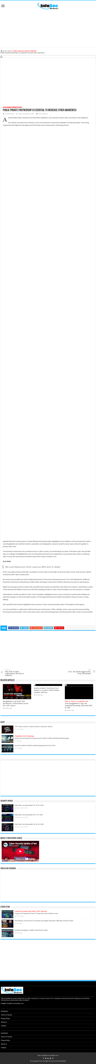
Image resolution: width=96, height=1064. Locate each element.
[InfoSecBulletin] (48, 6)
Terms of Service (6, 1015)
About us (4, 1022)
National (45, 114)
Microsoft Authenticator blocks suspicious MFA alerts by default (32, 566)
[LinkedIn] (48, 1058)
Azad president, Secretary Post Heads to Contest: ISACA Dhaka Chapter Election (46, 690)
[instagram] (53, 1058)
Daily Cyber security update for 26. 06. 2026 (29, 824)
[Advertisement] (48, 28)
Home (4, 51)
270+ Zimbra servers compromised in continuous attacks (33, 726)
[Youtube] (50, 1058)
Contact (3, 1026)
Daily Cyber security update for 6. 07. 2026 (29, 815)
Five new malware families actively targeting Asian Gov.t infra (35, 745)
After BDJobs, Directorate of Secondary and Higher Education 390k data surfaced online (44, 921)
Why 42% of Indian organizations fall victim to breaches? (14, 672)
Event (9, 51)
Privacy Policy (5, 1018)
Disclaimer (4, 1011)
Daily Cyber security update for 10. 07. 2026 (29, 805)
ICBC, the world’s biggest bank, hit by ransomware (79, 671)
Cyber (29, 594)
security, (72, 572)
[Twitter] (46, 1058)
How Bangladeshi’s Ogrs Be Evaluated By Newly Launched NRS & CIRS (78, 704)
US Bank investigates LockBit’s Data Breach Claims (31, 930)
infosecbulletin (9, 114)
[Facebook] (43, 1058)
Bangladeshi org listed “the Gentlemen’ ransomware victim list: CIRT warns (15, 703)
